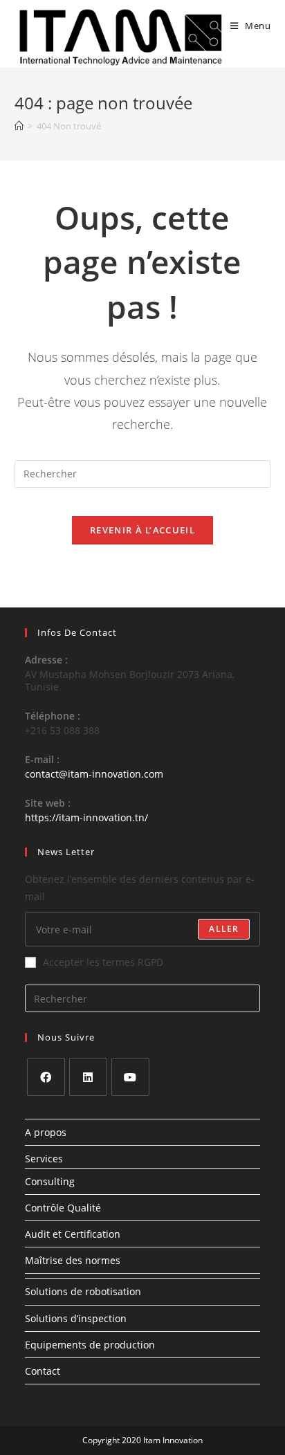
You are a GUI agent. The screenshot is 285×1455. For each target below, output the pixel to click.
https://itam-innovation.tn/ (86, 817)
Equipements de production (90, 1344)
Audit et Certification (72, 1234)
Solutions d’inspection (76, 1318)
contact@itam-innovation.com (94, 773)
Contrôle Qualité (63, 1207)
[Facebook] (46, 1077)
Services (44, 1158)
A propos (45, 1132)
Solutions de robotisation (83, 1291)
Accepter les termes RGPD (103, 962)
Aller (224, 929)
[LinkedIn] (88, 1077)
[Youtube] (130, 1077)
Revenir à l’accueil (142, 530)
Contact (42, 1371)
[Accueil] (19, 126)
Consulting (50, 1181)
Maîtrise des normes (72, 1260)
